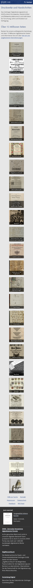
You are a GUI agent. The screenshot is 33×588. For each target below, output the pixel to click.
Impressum (11, 500)
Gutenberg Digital (8, 577)
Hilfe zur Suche (12, 497)
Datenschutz (21, 500)
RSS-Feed (21, 504)
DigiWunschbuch (8, 552)
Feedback (12, 504)
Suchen (28, 2)
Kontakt (23, 497)
